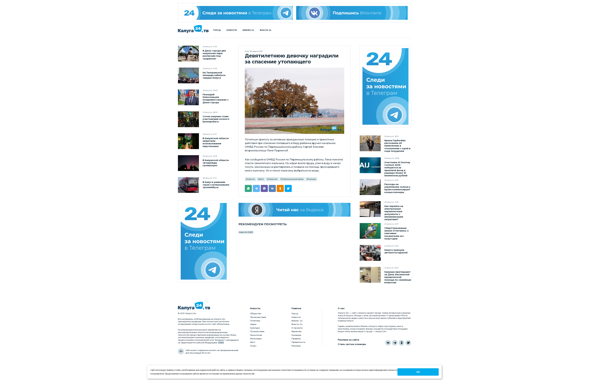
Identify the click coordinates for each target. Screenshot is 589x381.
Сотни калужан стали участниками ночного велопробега (216, 119)
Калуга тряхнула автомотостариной (396, 251)
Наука (253, 324)
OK (418, 372)
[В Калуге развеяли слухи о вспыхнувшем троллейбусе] (188, 185)
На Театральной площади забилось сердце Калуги (214, 75)
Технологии (256, 335)
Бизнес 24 (248, 30)
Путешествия (257, 331)
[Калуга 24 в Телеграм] (237, 13)
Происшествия (258, 317)
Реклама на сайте (348, 340)
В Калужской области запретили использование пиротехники (216, 142)
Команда (296, 335)
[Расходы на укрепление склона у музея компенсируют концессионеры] (370, 187)
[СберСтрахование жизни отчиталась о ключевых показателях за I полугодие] (370, 231)
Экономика (256, 338)
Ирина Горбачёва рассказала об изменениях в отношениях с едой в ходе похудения (397, 145)
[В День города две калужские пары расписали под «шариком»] (188, 53)
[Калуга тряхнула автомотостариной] (370, 253)
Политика (255, 320)
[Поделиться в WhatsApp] (248, 188)
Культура (255, 328)
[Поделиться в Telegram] (256, 188)
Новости (231, 30)
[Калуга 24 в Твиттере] (408, 343)
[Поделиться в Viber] (264, 188)
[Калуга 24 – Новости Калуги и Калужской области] (193, 29)
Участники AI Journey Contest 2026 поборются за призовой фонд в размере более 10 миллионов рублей (397, 169)
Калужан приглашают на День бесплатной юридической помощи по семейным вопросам (397, 277)
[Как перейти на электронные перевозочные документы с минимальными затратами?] (370, 209)
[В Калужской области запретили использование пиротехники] (188, 141)
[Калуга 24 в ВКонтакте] (388, 343)
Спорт (253, 346)
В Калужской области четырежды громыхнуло (216, 163)
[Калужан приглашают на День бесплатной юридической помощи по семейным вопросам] (370, 275)
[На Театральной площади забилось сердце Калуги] (188, 75)
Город (217, 30)
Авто (252, 342)
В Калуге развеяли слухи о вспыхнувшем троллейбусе (216, 185)
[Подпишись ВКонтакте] (352, 13)
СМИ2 (221, 342)
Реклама (296, 346)
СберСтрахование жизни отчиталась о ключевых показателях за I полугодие (396, 233)
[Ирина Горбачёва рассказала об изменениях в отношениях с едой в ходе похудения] (370, 143)
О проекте (297, 328)
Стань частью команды (352, 344)
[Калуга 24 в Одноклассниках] (401, 343)
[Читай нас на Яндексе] (294, 210)
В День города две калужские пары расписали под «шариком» (214, 54)
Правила (296, 338)
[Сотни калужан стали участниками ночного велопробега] (188, 119)
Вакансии (296, 331)
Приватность (298, 342)
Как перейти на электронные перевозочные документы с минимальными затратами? (393, 213)
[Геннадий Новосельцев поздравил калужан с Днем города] (188, 97)
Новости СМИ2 (246, 232)
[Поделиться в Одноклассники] (280, 188)
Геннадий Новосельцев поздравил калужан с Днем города (216, 98)
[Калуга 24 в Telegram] (395, 343)
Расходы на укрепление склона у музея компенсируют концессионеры (397, 188)
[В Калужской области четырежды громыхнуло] (188, 163)
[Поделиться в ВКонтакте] (272, 188)
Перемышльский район (293, 179)
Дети (261, 179)
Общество (272, 179)
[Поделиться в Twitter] (288, 188)
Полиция (312, 179)
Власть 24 (265, 30)
